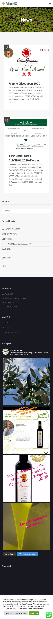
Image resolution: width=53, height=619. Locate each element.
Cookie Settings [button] (20, 613)
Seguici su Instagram (29, 554)
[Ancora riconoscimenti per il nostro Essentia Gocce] (26, 478)
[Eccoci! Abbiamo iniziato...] (26, 526)
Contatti (5, 322)
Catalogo (5, 327)
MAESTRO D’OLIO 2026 (11, 229)
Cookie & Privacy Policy (11, 332)
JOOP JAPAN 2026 (9, 234)
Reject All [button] (8, 613)
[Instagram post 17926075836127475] (26, 430)
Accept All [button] (34, 613)
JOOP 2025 (6, 249)
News (4, 266)
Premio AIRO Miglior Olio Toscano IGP (16, 244)
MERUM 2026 (7, 239)
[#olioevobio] (26, 381)
